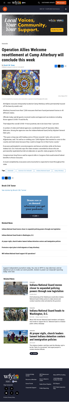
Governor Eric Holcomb (25, 170)
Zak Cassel (32, 342)
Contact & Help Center (30, 375)
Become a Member (31, 379)
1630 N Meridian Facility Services (57, 379)
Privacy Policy (11, 397)
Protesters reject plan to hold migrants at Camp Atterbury (20, 247)
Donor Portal (29, 383)
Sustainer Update (48, 2)
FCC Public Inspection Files (59, 388)
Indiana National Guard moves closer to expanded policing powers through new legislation (31, 229)
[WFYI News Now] (34, 207)
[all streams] (66, 9)
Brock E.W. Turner (9, 65)
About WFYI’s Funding (59, 375)
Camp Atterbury (59, 170)
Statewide (5, 44)
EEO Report (56, 383)
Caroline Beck (33, 294)
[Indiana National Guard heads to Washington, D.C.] (16, 314)
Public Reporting (44, 388)
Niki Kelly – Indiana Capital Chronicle (39, 317)
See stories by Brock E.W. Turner (14, 190)
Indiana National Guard (43, 170)
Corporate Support (31, 387)
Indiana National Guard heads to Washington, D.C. (18, 235)
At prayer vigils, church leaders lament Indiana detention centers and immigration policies (31, 241)
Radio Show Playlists (45, 384)
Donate (62, 3)
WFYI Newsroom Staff (44, 375)
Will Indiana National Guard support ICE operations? (18, 253)
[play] (5, 9)
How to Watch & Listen (44, 379)
